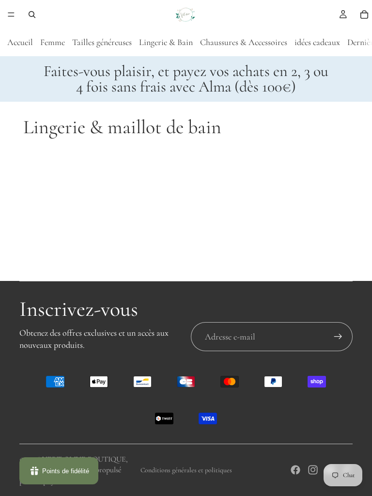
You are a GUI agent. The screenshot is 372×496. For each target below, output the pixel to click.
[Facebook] (295, 470)
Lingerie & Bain (166, 42)
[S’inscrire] (338, 336)
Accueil (20, 42)
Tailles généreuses (102, 42)
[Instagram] (313, 470)
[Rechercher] (32, 14)
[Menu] (11, 14)
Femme (52, 42)
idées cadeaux (317, 42)
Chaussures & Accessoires (243, 42)
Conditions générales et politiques (186, 470)
